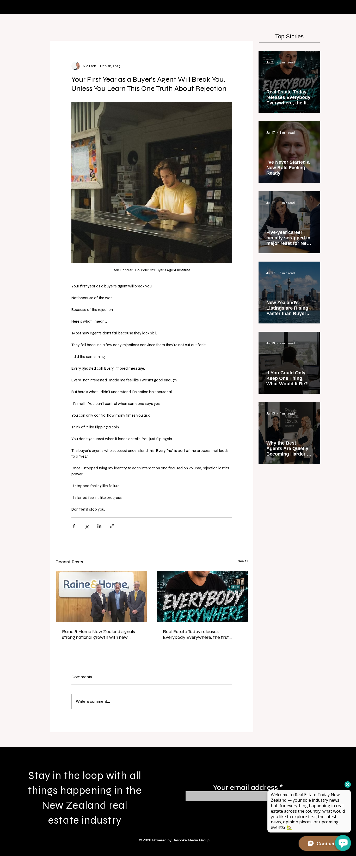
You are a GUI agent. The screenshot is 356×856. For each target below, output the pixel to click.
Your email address (245, 787)
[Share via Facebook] (73, 526)
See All (243, 561)
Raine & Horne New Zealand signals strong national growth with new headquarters (98, 634)
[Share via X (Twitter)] (86, 526)
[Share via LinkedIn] (99, 526)
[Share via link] (112, 526)
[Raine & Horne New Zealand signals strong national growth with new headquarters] (101, 596)
